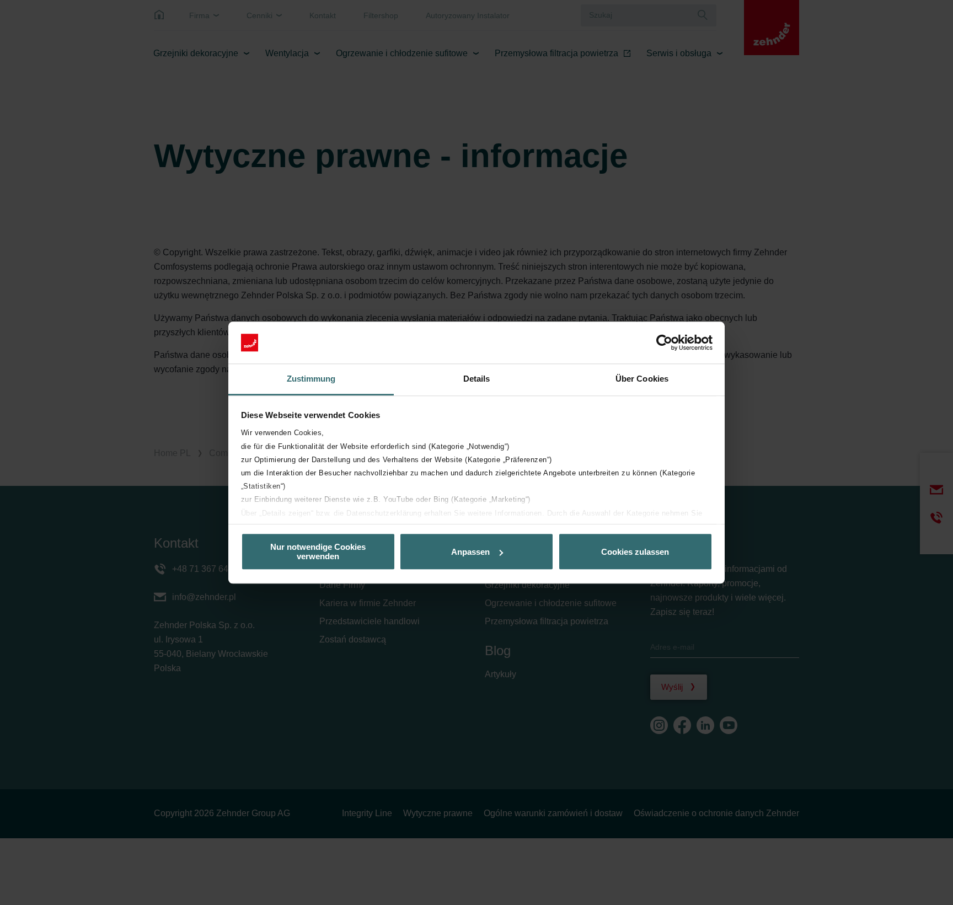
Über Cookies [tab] (641, 379)
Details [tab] (476, 379)
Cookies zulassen (635, 551)
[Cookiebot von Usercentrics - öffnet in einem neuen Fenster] (664, 342)
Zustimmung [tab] (311, 379)
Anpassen (470, 551)
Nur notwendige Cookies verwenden (318, 551)
